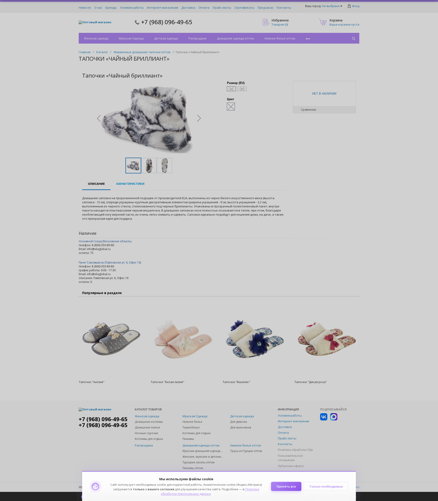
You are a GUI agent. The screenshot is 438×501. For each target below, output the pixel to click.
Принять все (286, 486)
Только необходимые (326, 486)
